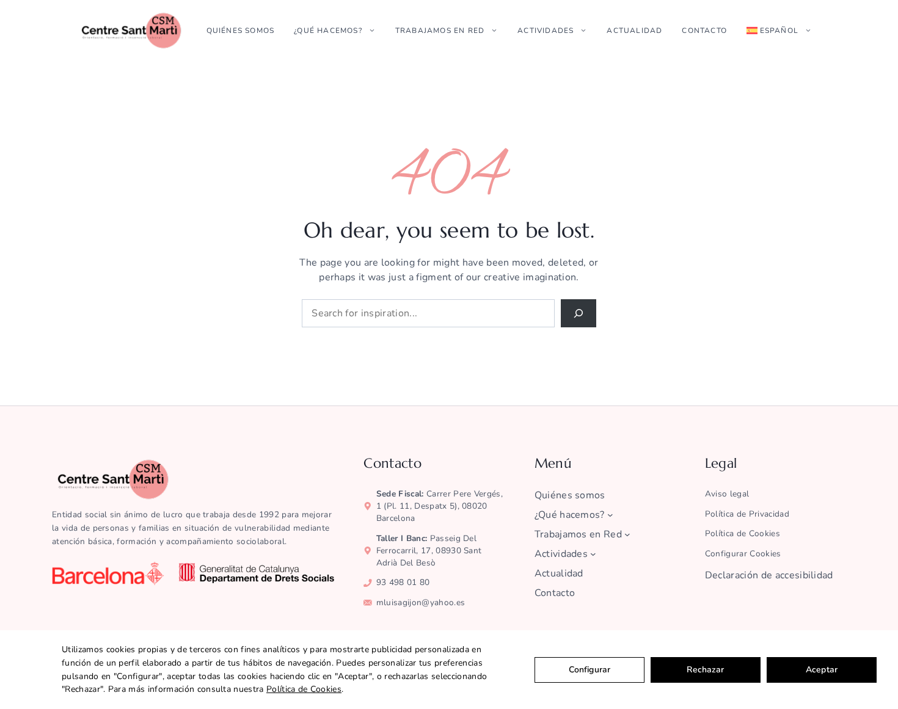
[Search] (578, 313)
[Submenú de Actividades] (593, 554)
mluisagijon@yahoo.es (420, 602)
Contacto (704, 30)
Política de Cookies (303, 689)
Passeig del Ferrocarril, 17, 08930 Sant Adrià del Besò (429, 551)
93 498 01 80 (403, 582)
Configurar (589, 669)
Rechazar (705, 669)
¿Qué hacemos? (328, 30)
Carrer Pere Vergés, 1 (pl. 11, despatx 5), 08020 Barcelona (439, 506)
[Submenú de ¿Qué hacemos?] (610, 515)
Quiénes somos (240, 30)
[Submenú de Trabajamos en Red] (627, 534)
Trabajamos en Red (439, 30)
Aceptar (822, 669)
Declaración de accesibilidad (769, 575)
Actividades (545, 30)
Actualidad (634, 30)
